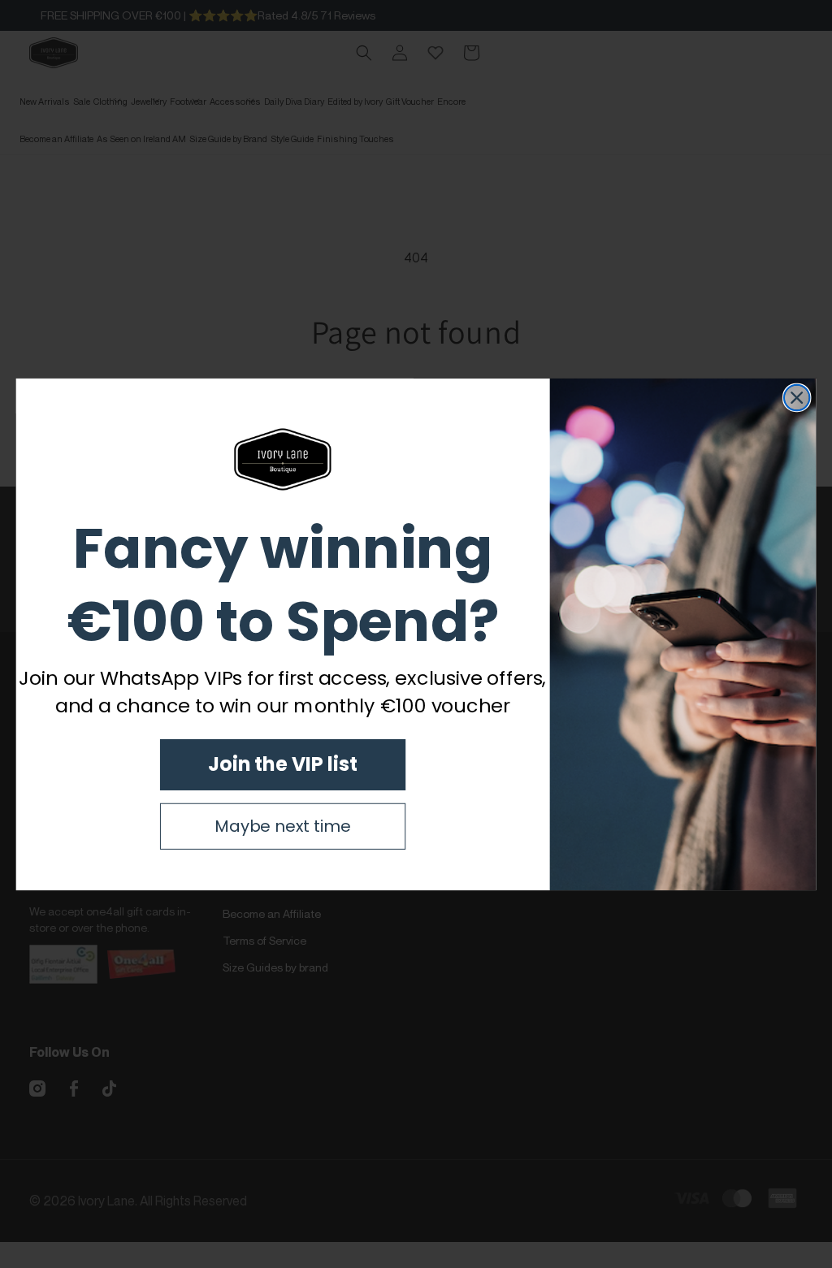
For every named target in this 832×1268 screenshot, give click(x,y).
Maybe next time (282, 826)
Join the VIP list (282, 764)
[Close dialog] (797, 397)
